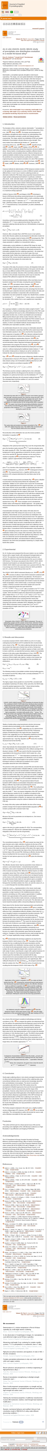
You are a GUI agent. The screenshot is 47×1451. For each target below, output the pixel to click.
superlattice (22, 688)
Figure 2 (23, 423)
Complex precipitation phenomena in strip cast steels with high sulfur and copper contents (23, 1360)
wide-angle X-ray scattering (18, 111)
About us (26, 1445)
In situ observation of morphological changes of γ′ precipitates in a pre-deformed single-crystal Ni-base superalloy (23, 1336)
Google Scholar (14, 1169)
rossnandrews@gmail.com (26, 66)
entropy (17, 92)
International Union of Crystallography (27, 1444)
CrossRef (38, 1168)
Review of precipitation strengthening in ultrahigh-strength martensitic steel (21, 1378)
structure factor (30, 96)
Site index (19, 1445)
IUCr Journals (31, 1185)
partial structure (7, 900)
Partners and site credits (38, 1445)
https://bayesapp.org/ (33, 1155)
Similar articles (7, 117)
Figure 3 (23, 620)
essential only (15, 1449)
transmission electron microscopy (29, 321)
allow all (6, 1449)
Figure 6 (23, 1007)
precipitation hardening (10, 113)
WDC (16, 12)
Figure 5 (23, 978)
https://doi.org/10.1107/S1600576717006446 (32, 40)
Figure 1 (23, 394)
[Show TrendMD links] (43, 1422)
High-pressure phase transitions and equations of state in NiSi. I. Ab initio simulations (23, 1353)
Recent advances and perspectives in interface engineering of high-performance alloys (22, 1369)
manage (24, 1449)
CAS (7, 1169)
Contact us (11, 1445)
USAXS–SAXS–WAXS (34, 111)
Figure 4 (23, 701)
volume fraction (16, 867)
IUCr (7, 12)
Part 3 (25, 39)
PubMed (8, 1173)
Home (5, 1445)
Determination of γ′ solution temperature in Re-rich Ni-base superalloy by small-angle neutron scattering (21, 1328)
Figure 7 (23, 1054)
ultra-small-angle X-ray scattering (20, 109)
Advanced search (36, 1441)
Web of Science (21, 1185)
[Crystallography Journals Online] (2, 12)
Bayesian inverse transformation (28, 113)
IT (11, 12)
